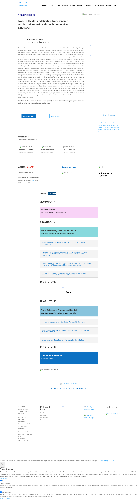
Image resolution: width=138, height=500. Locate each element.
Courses (88, 5)
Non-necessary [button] (4, 490)
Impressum (43, 415)
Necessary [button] (3, 479)
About (51, 5)
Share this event (109, 115)
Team (58, 5)
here (33, 181)
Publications (99, 5)
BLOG (72, 5)
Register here (29, 116)
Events (79, 5)
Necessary (5, 481)
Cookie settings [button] (103, 461)
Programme (55, 116)
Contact (109, 5)
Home (44, 5)
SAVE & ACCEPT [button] (5, 499)
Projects (65, 5)
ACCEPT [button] (113, 461)
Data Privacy (44, 417)
